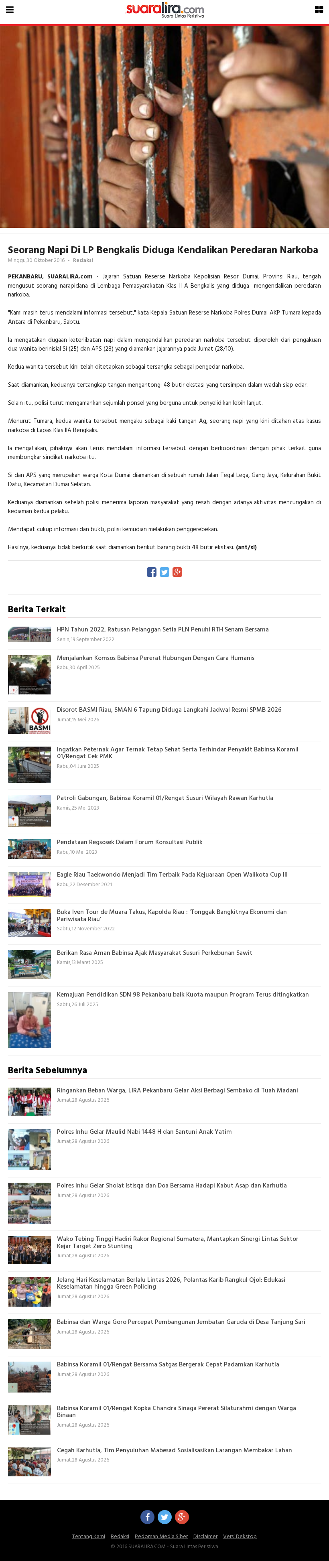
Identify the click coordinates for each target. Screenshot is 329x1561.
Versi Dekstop (240, 1537)
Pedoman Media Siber (161, 1537)
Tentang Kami (88, 1537)
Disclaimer (205, 1537)
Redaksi (120, 1537)
